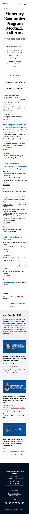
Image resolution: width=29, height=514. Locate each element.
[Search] (20, 4)
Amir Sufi (6, 247)
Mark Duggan (14, 366)
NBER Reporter (7, 325)
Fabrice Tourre (7, 213)
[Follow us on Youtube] (23, 503)
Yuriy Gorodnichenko (9, 134)
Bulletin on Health (8, 327)
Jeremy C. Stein (8, 282)
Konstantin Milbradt (9, 209)
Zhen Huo (6, 102)
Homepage (14, 490)
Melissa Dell (15, 407)
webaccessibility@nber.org (14, 485)
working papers (15, 319)
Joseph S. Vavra (8, 218)
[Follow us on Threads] (16, 503)
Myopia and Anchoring (11, 95)
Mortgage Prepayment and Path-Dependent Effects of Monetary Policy (14, 199)
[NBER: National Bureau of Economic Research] (9, 3)
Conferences (8, 8)
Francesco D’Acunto (9, 169)
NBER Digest (19, 325)
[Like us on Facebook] (19, 503)
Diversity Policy (14, 495)
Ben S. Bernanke (8, 271)
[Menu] (24, 4)
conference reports (8, 331)
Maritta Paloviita (8, 178)
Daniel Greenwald (9, 229)
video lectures (19, 331)
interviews (6, 333)
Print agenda (15, 75)
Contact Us (14, 476)
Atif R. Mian (6, 242)
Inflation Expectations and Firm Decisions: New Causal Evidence (18, 305)
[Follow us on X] (6, 503)
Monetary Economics (17, 296)
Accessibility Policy (14, 493)
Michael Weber (7, 180)
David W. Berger (8, 204)
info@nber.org (14, 483)
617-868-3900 (14, 481)
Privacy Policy (14, 497)
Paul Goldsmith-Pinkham (17, 451)
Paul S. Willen (7, 258)
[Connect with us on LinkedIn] (10, 503)
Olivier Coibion (7, 130)
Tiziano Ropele (7, 139)
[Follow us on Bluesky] (13, 503)
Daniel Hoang (7, 173)
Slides (6, 149)
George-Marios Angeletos (11, 98)
